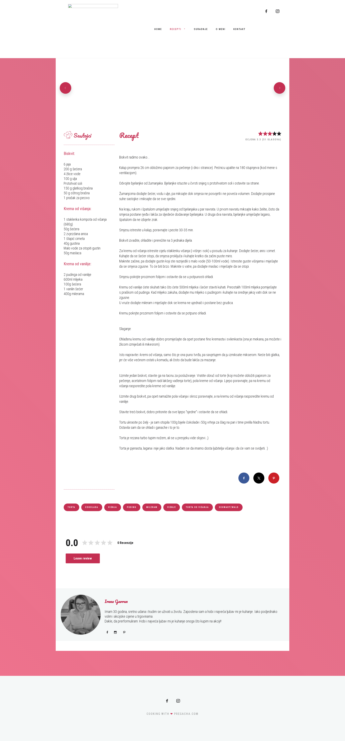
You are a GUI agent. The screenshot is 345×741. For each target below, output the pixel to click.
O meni (220, 29)
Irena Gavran (116, 601)
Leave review (83, 558)
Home (158, 29)
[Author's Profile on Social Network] (107, 632)
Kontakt (239, 29)
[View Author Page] (80, 614)
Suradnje (201, 29)
